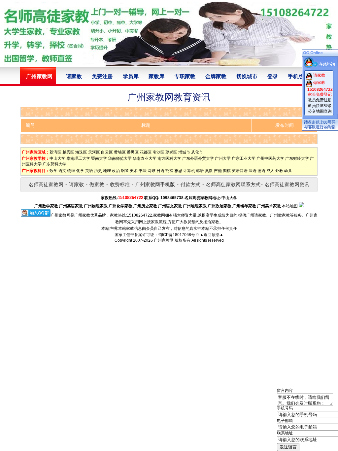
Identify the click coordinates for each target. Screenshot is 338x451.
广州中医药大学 (270, 158)
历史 (98, 170)
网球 (151, 170)
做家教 (96, 184)
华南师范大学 (120, 158)
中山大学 (57, 158)
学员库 (131, 76)
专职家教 (184, 76)
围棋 (227, 170)
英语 (89, 170)
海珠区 (81, 152)
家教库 (156, 76)
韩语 (200, 170)
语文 (62, 170)
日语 (160, 170)
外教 (279, 170)
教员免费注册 (320, 100)
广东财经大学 (297, 158)
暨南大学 (99, 158)
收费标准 (120, 184)
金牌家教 (215, 76)
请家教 (74, 76)
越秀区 (68, 152)
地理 (107, 170)
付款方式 (190, 184)
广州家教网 (164, 240)
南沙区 (158, 152)
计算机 (189, 170)
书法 (143, 170)
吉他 (218, 170)
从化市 (197, 152)
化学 (80, 170)
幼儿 (288, 170)
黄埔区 (120, 152)
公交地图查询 (320, 111)
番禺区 (133, 152)
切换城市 (246, 76)
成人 (270, 170)
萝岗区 (171, 152)
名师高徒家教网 (46, 184)
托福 (169, 170)
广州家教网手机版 (155, 184)
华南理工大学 (78, 158)
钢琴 (125, 170)
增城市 (184, 152)
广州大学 (223, 158)
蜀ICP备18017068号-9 (178, 234)
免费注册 (102, 76)
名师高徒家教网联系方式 (233, 184)
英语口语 (240, 170)
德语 (261, 170)
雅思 (178, 170)
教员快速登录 (320, 105)
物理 (71, 170)
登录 (272, 76)
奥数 (209, 170)
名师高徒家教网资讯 (287, 184)
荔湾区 (55, 152)
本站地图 (290, 206)
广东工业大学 (243, 158)
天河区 (94, 152)
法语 (252, 170)
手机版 (296, 76)
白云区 (107, 152)
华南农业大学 (144, 158)
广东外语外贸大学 (198, 158)
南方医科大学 (169, 158)
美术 (134, 170)
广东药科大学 (54, 164)
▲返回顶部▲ (211, 234)
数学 (53, 170)
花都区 (146, 152)
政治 (116, 170)
